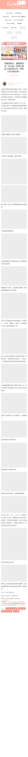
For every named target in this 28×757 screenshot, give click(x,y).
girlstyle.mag (4, 600)
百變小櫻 (21, 608)
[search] (25, 5)
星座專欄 (19, 23)
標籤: (3, 608)
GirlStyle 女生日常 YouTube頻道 (15, 601)
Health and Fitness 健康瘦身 (18, 16)
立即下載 (22, 605)
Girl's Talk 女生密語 (18, 20)
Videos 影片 (5, 27)
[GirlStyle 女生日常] (14, 4)
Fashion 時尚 (6, 16)
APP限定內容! (18, 13)
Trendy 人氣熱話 (11, 23)
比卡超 (16, 611)
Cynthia (12, 83)
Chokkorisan (6, 611)
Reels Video (14, 27)
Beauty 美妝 (9, 13)
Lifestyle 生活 (8, 20)
